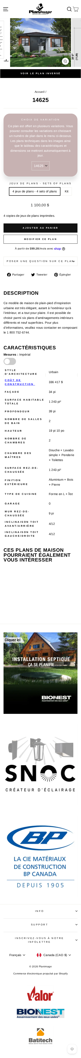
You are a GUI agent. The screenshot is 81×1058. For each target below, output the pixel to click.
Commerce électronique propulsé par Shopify (40, 973)
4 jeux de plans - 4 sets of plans (34, 191)
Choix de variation (40, 119)
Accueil (40, 91)
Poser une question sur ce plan (40, 261)
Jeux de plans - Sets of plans (40, 183)
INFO (39, 911)
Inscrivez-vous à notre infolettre (39, 940)
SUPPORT (39, 924)
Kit (67, 191)
